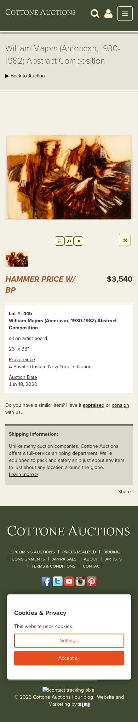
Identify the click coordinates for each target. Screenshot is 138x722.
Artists (113, 559)
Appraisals (64, 559)
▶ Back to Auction (25, 76)
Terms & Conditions (53, 566)
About (91, 559)
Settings (69, 641)
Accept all (69, 658)
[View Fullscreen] (125, 240)
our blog (84, 697)
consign (120, 405)
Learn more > (23, 474)
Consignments (28, 559)
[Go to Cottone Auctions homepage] (40, 13)
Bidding (111, 552)
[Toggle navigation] (125, 13)
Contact (92, 566)
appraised (93, 405)
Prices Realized (79, 552)
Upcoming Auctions (33, 552)
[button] (95, 13)
